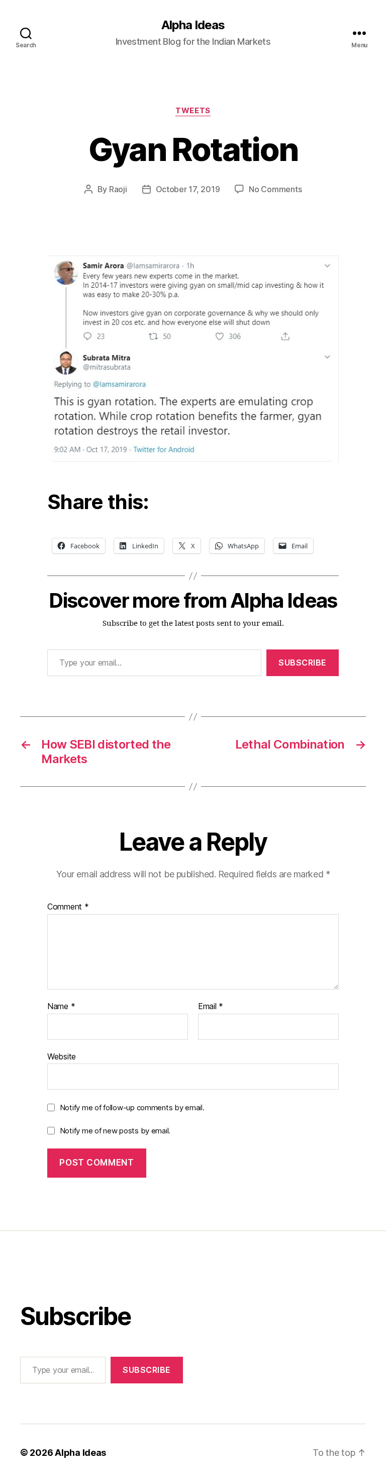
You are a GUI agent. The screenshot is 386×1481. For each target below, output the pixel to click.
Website (61, 1056)
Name (61, 1006)
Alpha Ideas (193, 25)
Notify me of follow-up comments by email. (132, 1107)
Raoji (118, 189)
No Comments (275, 189)
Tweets (192, 110)
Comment (68, 907)
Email (210, 1006)
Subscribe (302, 662)
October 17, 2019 (188, 189)
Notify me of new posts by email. (115, 1130)
